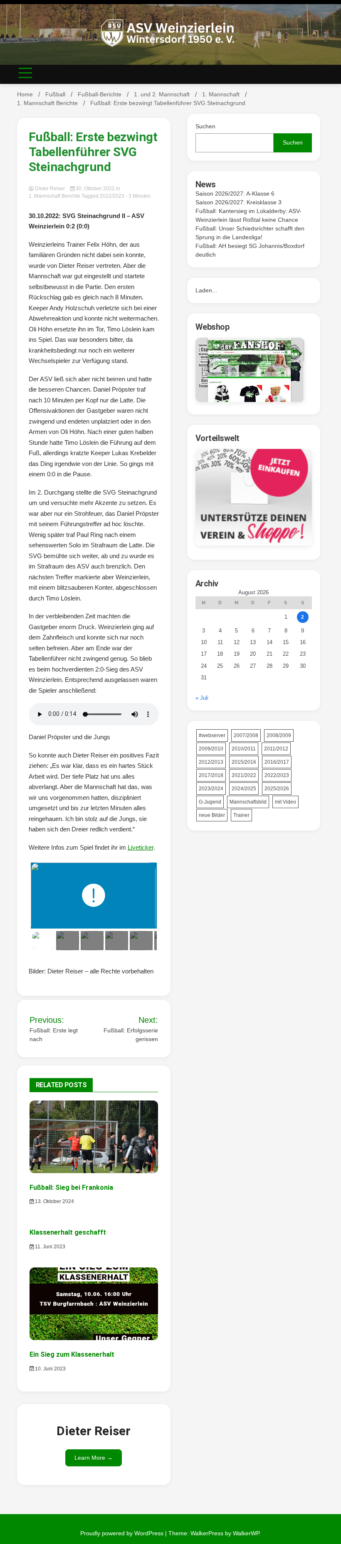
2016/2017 (276, 762)
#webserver (212, 735)
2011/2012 (276, 749)
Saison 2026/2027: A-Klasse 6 (234, 193)
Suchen (205, 126)
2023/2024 (211, 789)
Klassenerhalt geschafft (68, 1232)
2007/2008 (246, 735)
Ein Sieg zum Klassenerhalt (72, 1354)
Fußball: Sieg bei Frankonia (71, 1187)
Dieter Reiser (50, 188)
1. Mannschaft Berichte (54, 196)
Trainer (241, 815)
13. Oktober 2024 (54, 1201)
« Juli (201, 698)
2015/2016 (244, 762)
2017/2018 (211, 775)
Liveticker (140, 847)
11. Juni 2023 (49, 1247)
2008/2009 (279, 735)
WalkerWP (246, 1533)
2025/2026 (276, 789)
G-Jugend (210, 802)
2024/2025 (244, 789)
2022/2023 (112, 196)
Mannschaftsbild (248, 802)
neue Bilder (212, 815)
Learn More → (93, 1457)
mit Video (285, 802)
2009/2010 (211, 749)
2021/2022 (244, 775)
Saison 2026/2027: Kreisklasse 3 (238, 202)
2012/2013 (211, 762)
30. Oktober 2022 (95, 188)
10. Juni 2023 (50, 1369)
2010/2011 (244, 749)
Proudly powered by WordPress (122, 1533)
